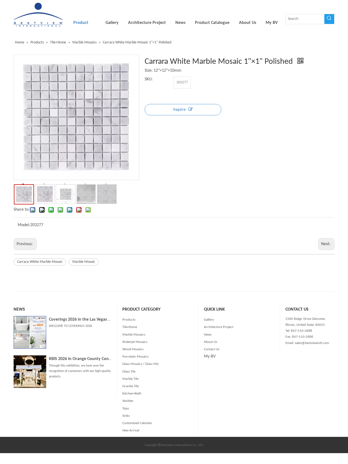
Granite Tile (130, 386)
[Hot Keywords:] (329, 19)
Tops (125, 408)
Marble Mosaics (133, 334)
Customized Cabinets (137, 423)
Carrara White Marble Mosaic (40, 262)
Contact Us (211, 349)
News (208, 334)
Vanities (127, 401)
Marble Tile (130, 379)
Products (128, 319)
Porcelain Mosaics (135, 356)
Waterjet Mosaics (134, 342)
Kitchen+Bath (131, 393)
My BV (210, 356)
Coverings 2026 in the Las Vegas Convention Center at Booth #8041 (110, 319)
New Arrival (130, 430)
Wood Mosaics (133, 349)
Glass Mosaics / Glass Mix (140, 364)
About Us (210, 342)
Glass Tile (128, 371)
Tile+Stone (129, 327)
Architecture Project (218, 327)
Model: (24, 225)
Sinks (126, 416)
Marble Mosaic (83, 262)
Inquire (179, 110)
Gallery (209, 319)
